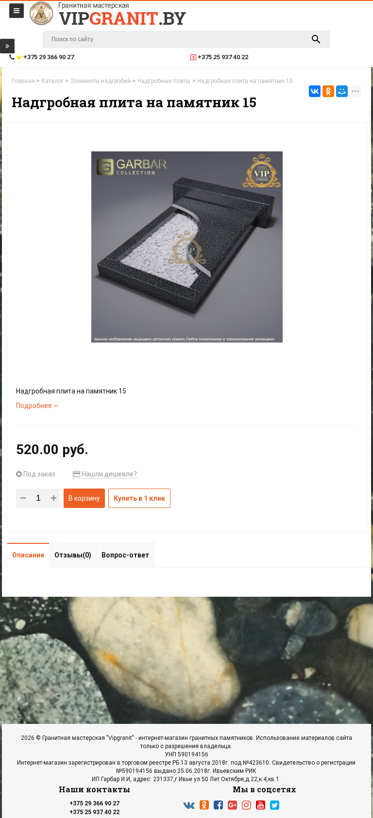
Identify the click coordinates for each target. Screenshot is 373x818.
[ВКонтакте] (315, 91)
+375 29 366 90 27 (94, 803)
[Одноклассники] (328, 91)
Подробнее (34, 405)
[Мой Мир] (342, 91)
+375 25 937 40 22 (94, 812)
